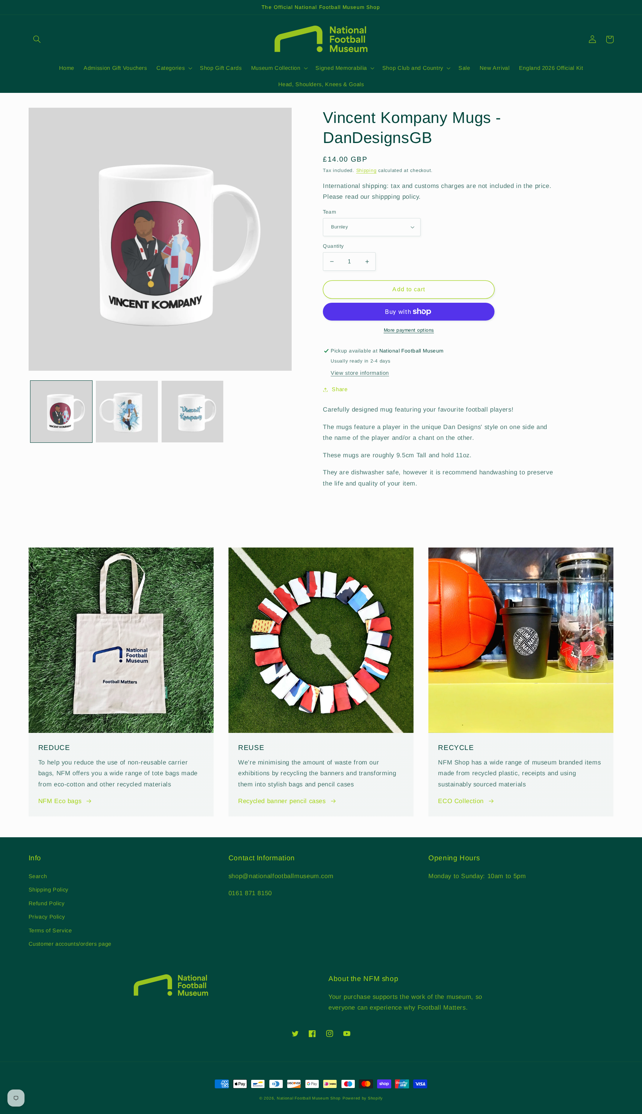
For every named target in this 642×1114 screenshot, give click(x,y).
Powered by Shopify (363, 1098)
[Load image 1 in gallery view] (61, 411)
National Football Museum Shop (309, 1098)
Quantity (333, 246)
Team (329, 212)
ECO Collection (461, 801)
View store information (360, 373)
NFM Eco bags (60, 801)
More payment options (409, 330)
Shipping (366, 170)
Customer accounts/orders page (70, 944)
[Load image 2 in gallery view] (127, 411)
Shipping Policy (48, 890)
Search (38, 876)
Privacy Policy (47, 917)
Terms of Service (50, 930)
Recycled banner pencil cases (282, 801)
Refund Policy (47, 903)
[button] (37, 39)
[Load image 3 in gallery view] (192, 411)
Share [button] (339, 389)
